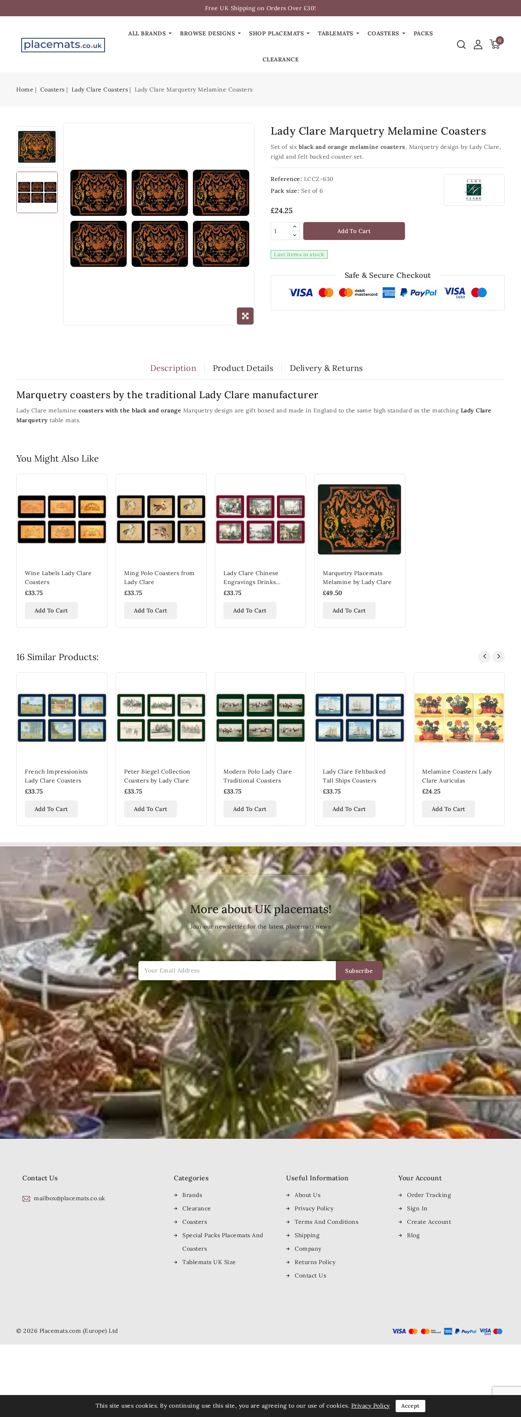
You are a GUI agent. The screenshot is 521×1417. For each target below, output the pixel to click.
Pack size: (285, 190)
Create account (429, 1221)
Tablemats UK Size (209, 1262)
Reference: (286, 179)
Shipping (307, 1235)
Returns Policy (315, 1262)
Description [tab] (173, 368)
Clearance (196, 1208)
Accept (410, 1405)
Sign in (417, 1208)
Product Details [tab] (243, 368)
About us (307, 1195)
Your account (420, 1178)
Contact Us (310, 1275)
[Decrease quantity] (295, 235)
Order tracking (429, 1195)
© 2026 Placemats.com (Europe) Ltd (67, 1330)
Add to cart (354, 231)
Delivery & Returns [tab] (326, 368)
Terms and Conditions (326, 1221)
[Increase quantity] (295, 226)
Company (308, 1248)
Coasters (194, 1221)
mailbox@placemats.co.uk (69, 1198)
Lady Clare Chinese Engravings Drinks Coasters (250, 582)
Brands (192, 1195)
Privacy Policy (314, 1208)
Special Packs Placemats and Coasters (222, 1242)
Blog (413, 1235)
